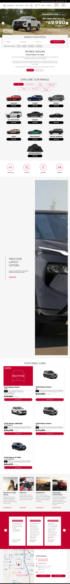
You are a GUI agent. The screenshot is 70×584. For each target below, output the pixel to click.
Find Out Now (56, 507)
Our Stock (31, 5)
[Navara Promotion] (35, 23)
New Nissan (31, 46)
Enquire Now (7, 507)
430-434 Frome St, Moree (49, 1)
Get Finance (63, 5)
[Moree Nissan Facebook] (66, 1)
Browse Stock (39, 70)
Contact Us (43, 575)
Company (49, 5)
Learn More (12, 277)
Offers (27, 5)
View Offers (30, 70)
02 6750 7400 (61, 1)
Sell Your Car (37, 5)
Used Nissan (39, 46)
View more (33, 537)
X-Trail (18, 46)
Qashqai (24, 46)
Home (17, 5)
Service (43, 5)
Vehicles (21, 5)
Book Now (23, 507)
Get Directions (58, 575)
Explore (13, 106)
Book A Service (56, 5)
